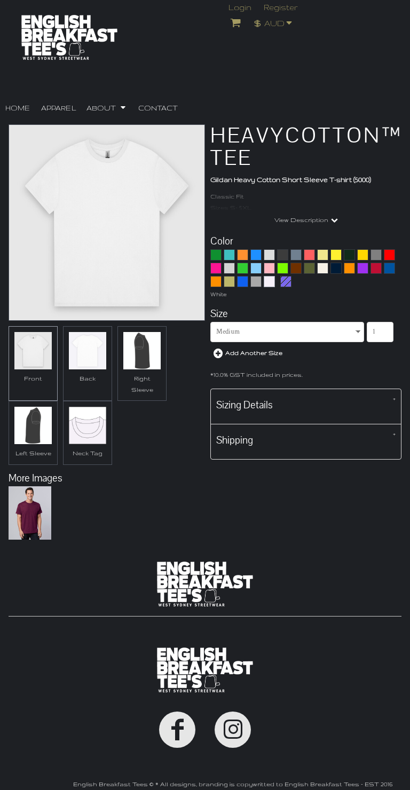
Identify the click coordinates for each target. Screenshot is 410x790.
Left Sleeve (33, 453)
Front (33, 378)
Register (281, 7)
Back (88, 378)
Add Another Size (253, 353)
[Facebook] (177, 730)
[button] (276, 23)
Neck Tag (87, 453)
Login (239, 7)
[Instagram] (233, 730)
